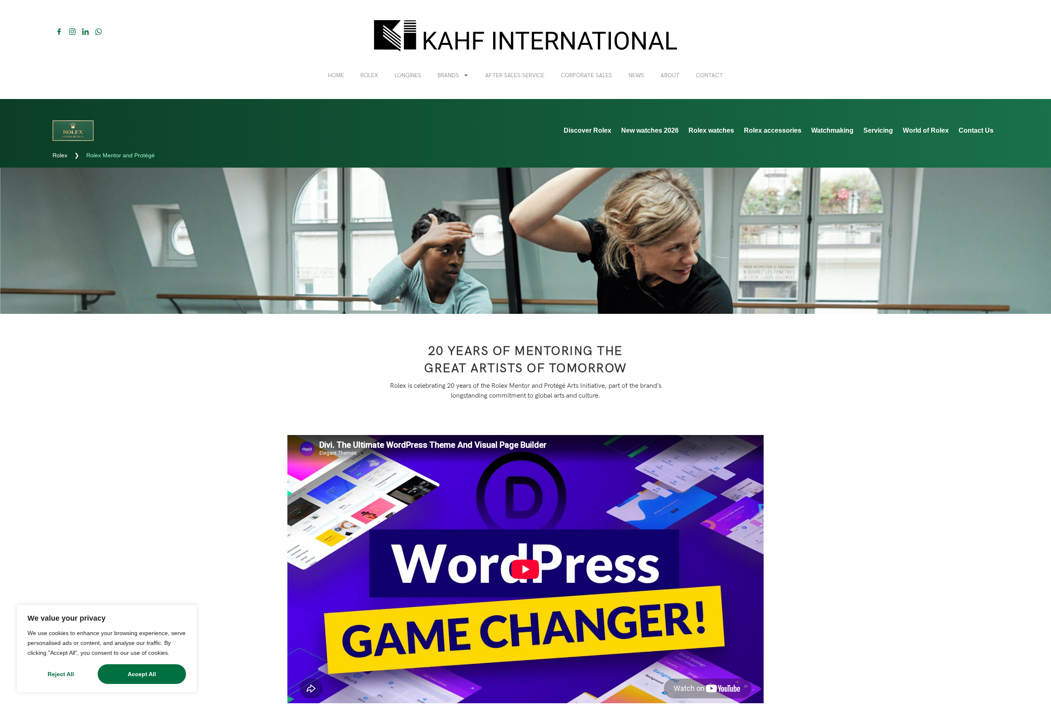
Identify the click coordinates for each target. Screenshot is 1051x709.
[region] (106, 649)
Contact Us (976, 130)
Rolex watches (711, 130)
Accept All (142, 674)
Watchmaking (832, 130)
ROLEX (369, 75)
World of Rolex (926, 130)
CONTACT (709, 75)
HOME (336, 75)
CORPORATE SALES (586, 75)
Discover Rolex (587, 130)
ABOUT (670, 75)
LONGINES (408, 75)
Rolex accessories (772, 130)
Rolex (60, 155)
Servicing (878, 130)
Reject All (61, 674)
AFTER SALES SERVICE (514, 75)
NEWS (636, 75)
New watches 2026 (650, 130)
